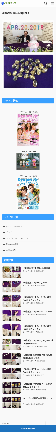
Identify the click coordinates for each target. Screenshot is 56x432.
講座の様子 (11, 250)
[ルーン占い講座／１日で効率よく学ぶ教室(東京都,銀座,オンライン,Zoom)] (8, 3)
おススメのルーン (14, 226)
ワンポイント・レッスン (17, 238)
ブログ (9, 232)
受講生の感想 (12, 244)
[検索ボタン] (45, 3)
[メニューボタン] (52, 3)
